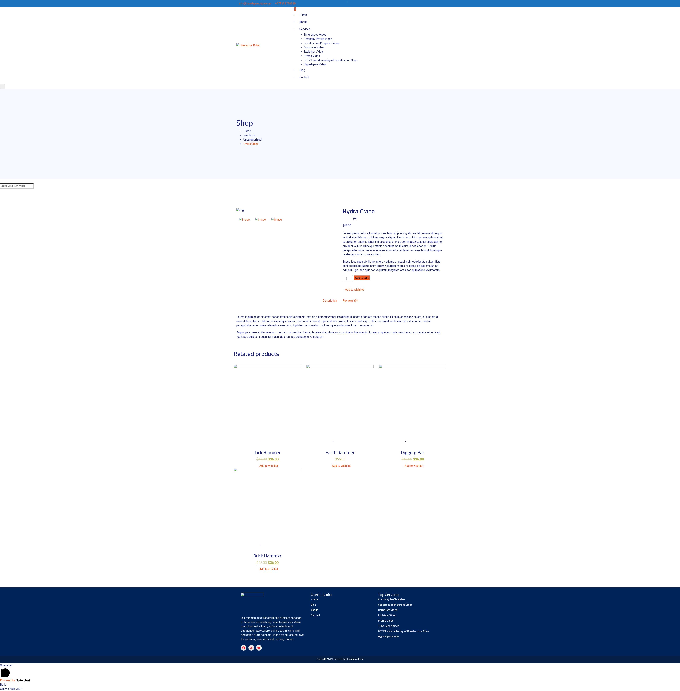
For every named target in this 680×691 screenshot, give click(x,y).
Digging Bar (412, 453)
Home (303, 14)
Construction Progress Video (322, 43)
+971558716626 (285, 3)
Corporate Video (314, 47)
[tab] (244, 219)
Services (304, 29)
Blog (302, 70)
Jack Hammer (267, 453)
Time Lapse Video (315, 34)
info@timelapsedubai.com (255, 3)
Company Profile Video (318, 39)
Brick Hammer (267, 556)
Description (330, 300)
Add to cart (362, 277)
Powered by (8, 680)
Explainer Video (313, 51)
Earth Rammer (340, 453)
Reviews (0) (350, 300)
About (303, 22)
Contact (304, 77)
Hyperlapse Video (315, 64)
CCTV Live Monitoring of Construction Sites (331, 60)
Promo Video (312, 56)
